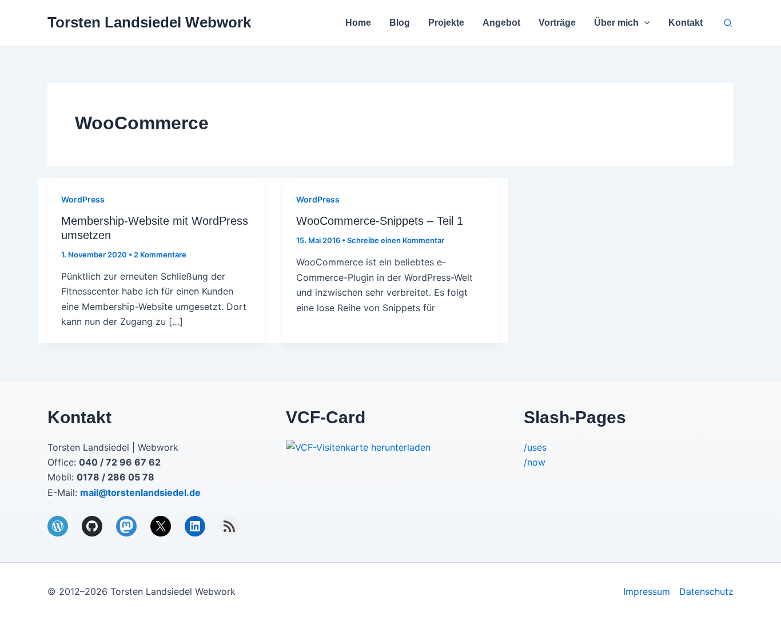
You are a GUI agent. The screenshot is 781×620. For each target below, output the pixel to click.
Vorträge (557, 22)
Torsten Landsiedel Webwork (149, 22)
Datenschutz (706, 591)
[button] (644, 23)
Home (358, 22)
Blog (399, 22)
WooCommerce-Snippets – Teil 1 (379, 220)
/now (534, 462)
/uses (535, 447)
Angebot (501, 22)
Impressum (646, 591)
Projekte (446, 22)
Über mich (616, 22)
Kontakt (685, 22)
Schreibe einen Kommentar (395, 240)
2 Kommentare (160, 254)
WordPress (83, 199)
